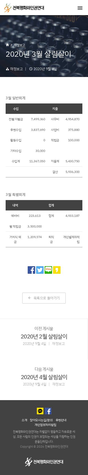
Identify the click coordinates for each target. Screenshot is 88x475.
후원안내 (61, 420)
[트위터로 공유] (40, 270)
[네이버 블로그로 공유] (48, 270)
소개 (24, 420)
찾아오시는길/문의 (41, 420)
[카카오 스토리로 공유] (57, 270)
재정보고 (19, 45)
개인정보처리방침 (45, 424)
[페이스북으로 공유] (31, 270)
